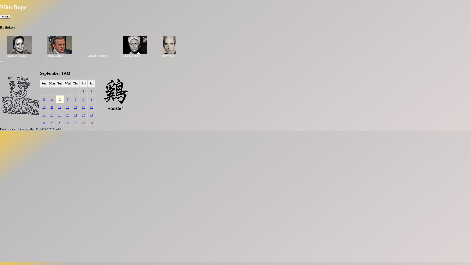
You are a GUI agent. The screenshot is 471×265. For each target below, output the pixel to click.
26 (59, 123)
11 (52, 107)
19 (59, 115)
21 (75, 115)
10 (44, 107)
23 (91, 115)
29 (83, 123)
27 (67, 123)
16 (91, 107)
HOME (5, 16)
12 (59, 107)
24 (44, 123)
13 (67, 107)
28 (75, 123)
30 (91, 123)
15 (83, 107)
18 (51, 115)
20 (67, 115)
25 (51, 123)
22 (83, 115)
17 (44, 115)
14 (75, 107)
